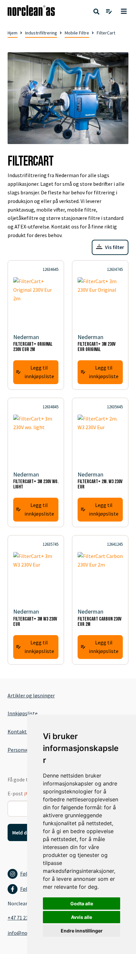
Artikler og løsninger (31, 695)
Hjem (12, 33)
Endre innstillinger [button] (82, 930)
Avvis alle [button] (81, 917)
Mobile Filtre (77, 33)
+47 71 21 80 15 (24, 917)
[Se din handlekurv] (109, 12)
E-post (24, 793)
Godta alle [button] (81, 903)
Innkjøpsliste (23, 713)
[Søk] (96, 12)
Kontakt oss (21, 731)
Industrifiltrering (41, 33)
